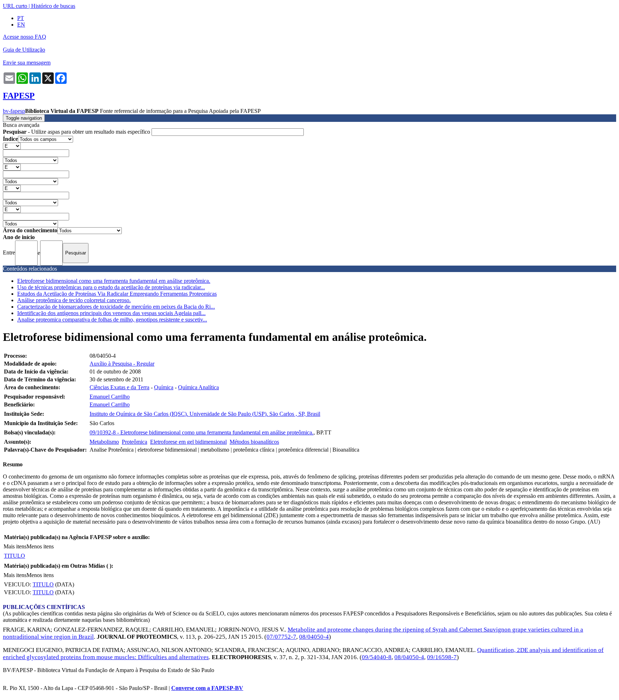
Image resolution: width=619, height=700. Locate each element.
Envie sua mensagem (27, 62)
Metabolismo (104, 442)
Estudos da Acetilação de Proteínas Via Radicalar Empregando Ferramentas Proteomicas (117, 294)
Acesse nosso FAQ (24, 37)
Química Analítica (198, 387)
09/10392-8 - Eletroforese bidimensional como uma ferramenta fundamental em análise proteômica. (201, 432)
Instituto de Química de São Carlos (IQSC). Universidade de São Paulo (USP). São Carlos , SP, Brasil (205, 414)
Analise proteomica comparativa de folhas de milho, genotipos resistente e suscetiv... (112, 319)
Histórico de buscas (53, 6)
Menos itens (40, 546)
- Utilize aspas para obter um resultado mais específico (77, 132)
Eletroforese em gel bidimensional (188, 442)
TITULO (14, 556)
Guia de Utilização (24, 50)
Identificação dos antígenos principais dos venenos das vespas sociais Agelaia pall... (111, 313)
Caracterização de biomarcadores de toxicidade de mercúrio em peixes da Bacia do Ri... (116, 307)
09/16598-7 (442, 657)
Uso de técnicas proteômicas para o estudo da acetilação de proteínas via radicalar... (111, 287)
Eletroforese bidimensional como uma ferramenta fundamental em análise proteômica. (113, 281)
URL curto (15, 6)
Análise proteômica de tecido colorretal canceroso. (74, 300)
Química (163, 387)
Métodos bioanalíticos (254, 442)
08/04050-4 (314, 636)
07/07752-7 (281, 636)
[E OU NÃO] (12, 146)
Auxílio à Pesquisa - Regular (122, 364)
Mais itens (15, 546)
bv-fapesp (14, 111)
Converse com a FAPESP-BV (207, 688)
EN (21, 25)
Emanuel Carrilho (110, 397)
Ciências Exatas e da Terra (119, 387)
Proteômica (134, 442)
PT (20, 18)
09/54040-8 (377, 657)
